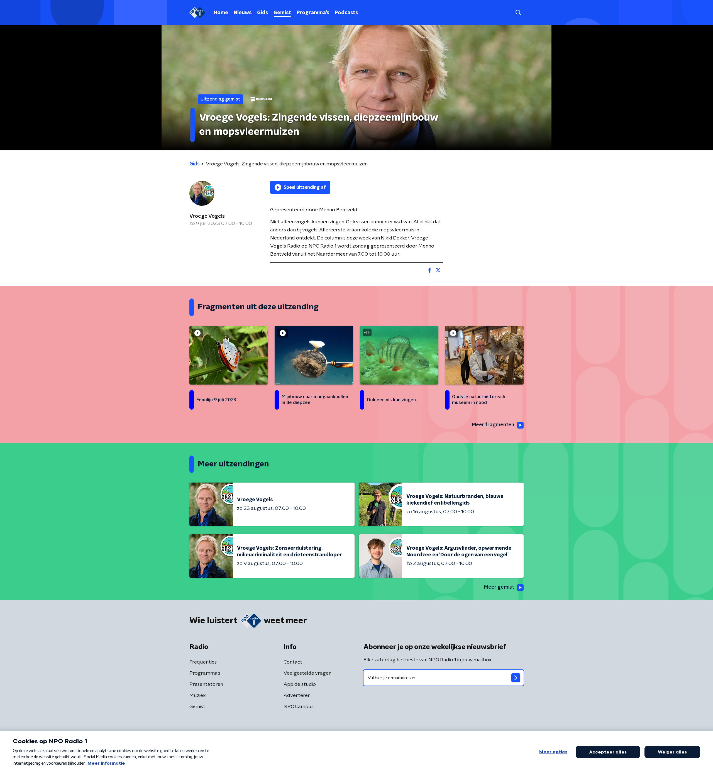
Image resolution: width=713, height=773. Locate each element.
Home (221, 12)
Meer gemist (499, 587)
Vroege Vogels (207, 216)
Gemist (282, 12)
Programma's (313, 12)
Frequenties (203, 662)
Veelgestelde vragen (307, 673)
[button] (518, 13)
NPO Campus (299, 706)
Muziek (197, 695)
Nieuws (242, 12)
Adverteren (297, 695)
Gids (262, 12)
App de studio (300, 684)
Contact (293, 662)
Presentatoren (206, 684)
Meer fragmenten (493, 424)
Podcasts (346, 12)
